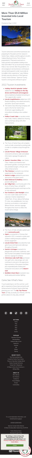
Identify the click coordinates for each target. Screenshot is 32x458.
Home (16, 321)
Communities (16, 384)
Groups (16, 382)
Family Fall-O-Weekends (16, 365)
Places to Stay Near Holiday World (16, 361)
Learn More (14, 442)
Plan (16, 329)
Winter (16, 349)
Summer (16, 345)
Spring (16, 351)
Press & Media (16, 380)
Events (16, 331)
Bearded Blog (16, 339)
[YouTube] (11, 315)
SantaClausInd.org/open (16, 418)
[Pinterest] (26, 315)
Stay (16, 327)
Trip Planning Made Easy (16, 357)
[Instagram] (21, 315)
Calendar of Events (16, 337)
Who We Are (16, 374)
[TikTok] (16, 315)
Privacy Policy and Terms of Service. (15, 440)
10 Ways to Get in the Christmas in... (16, 367)
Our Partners (16, 376)
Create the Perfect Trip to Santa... (16, 359)
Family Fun (16, 343)
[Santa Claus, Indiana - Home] (16, 3)
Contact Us (16, 378)
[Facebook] (5, 315)
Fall (16, 347)
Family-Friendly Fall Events (16, 363)
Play (16, 323)
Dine (16, 325)
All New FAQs (16, 369)
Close (15, 445)
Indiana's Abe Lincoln (16, 341)
